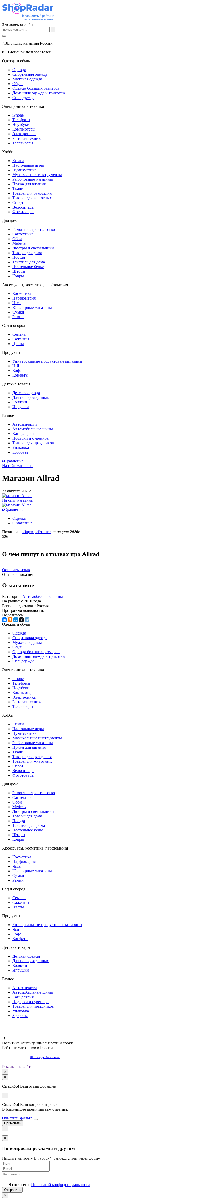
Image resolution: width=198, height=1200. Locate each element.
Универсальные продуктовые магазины (47, 361)
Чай (15, 366)
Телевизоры (22, 143)
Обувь (17, 83)
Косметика (21, 293)
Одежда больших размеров (36, 88)
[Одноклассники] (10, 619)
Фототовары (23, 212)
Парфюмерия (24, 298)
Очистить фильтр (17, 1118)
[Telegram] (27, 619)
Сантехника (23, 234)
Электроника (24, 134)
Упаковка (20, 447)
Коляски (19, 402)
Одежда (19, 69)
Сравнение (12, 461)
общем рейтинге (36, 532)
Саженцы (20, 339)
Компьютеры (23, 129)
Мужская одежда (27, 79)
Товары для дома (27, 252)
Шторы (18, 271)
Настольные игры (28, 165)
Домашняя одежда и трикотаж (38, 93)
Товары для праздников (33, 443)
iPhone (18, 115)
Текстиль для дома (28, 262)
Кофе (16, 370)
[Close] (36, 1119)
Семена (19, 334)
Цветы (18, 343)
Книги (18, 160)
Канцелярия (23, 433)
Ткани (17, 188)
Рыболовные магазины (32, 179)
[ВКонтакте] (4, 619)
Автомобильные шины (32, 429)
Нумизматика (24, 170)
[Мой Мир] (15, 619)
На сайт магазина (17, 465)
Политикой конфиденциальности (60, 1184)
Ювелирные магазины (32, 307)
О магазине (22, 523)
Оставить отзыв (16, 570)
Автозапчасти (24, 424)
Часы (16, 303)
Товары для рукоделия (32, 193)
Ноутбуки (20, 124)
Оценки (19, 518)
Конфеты (20, 375)
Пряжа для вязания (29, 184)
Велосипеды (23, 207)
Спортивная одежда (29, 74)
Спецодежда (23, 97)
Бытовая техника (27, 138)
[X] (21, 619)
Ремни (18, 317)
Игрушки (20, 406)
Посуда (18, 257)
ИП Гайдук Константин (45, 1057)
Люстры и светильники (33, 248)
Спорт (17, 202)
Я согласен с (48, 1184)
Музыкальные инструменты (37, 174)
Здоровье (20, 452)
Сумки (18, 312)
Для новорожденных (30, 397)
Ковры (18, 276)
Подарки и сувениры (31, 438)
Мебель (19, 243)
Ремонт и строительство (33, 229)
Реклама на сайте (17, 1066)
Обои (17, 238)
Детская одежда (26, 393)
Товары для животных (32, 198)
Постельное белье (28, 266)
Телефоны (21, 120)
